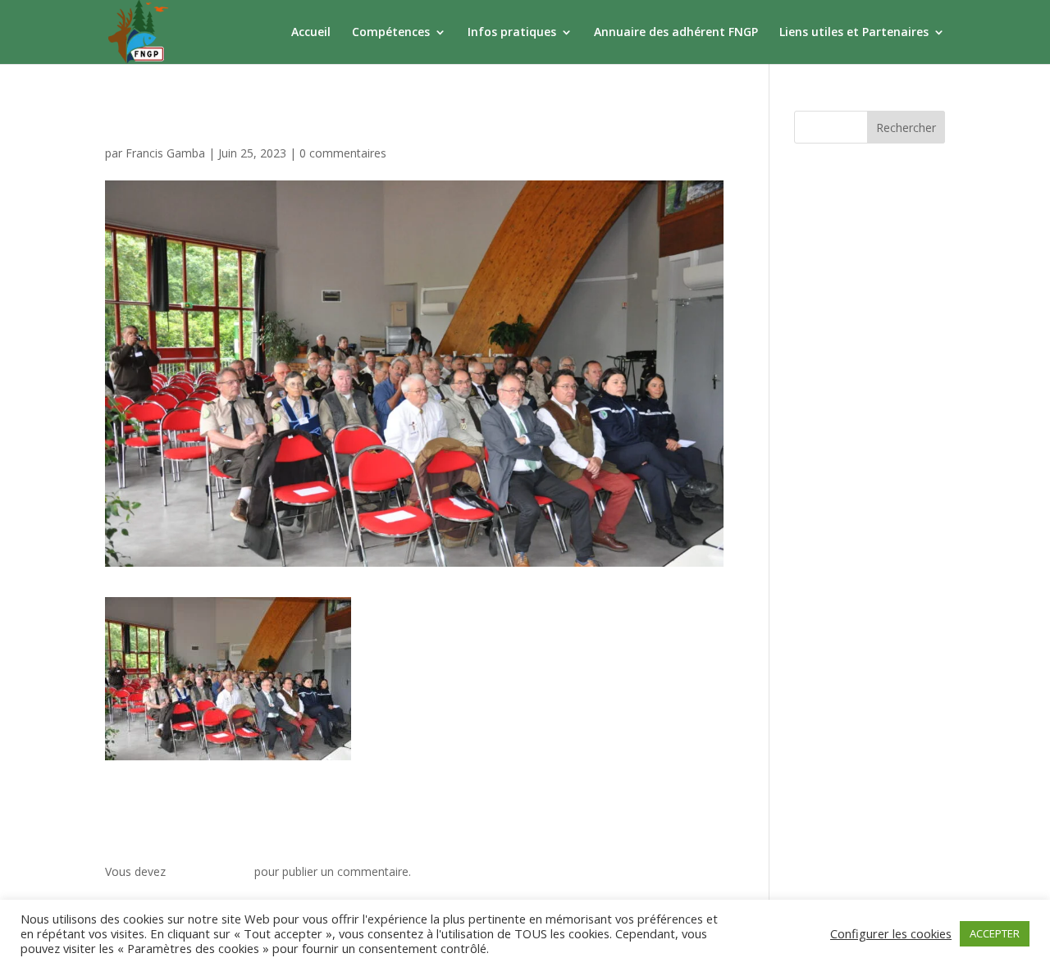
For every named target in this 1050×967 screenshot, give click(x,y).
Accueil (311, 32)
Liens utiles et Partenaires (854, 32)
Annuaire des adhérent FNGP (676, 32)
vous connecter (210, 871)
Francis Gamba (165, 153)
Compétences (391, 32)
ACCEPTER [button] (995, 933)
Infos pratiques (512, 32)
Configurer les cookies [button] (891, 933)
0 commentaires (342, 153)
